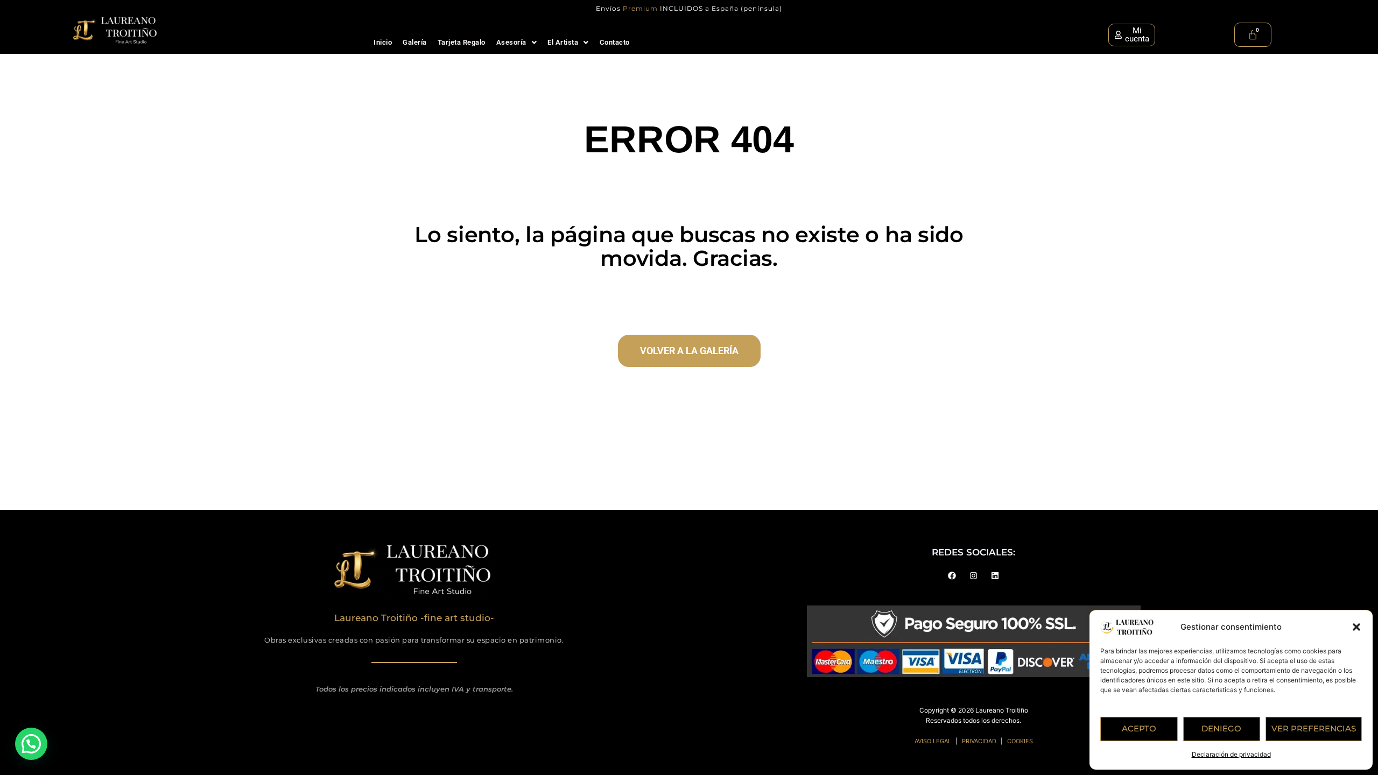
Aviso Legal (933, 741)
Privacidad (979, 741)
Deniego (1221, 728)
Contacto (615, 42)
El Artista (562, 42)
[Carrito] (1252, 35)
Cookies (1020, 741)
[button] (1356, 627)
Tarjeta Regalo (462, 42)
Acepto (1139, 728)
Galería (415, 42)
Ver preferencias (1313, 728)
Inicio (383, 42)
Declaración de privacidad (1231, 754)
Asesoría (511, 42)
